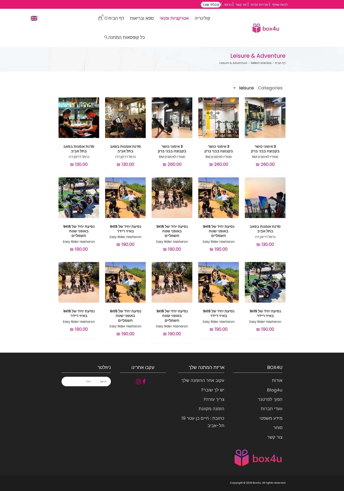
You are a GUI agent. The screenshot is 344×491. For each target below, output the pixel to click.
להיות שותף (280, 4)
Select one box (261, 63)
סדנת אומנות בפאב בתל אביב (125, 149)
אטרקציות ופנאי (174, 18)
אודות (277, 380)
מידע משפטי (270, 418)
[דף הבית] (266, 28)
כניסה (228, 4)
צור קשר (241, 4)
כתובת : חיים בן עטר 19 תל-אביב (202, 422)
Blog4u (274, 390)
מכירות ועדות (259, 4)
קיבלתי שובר (210, 4)
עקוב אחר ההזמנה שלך (202, 380)
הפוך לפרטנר (270, 399)
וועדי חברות (271, 409)
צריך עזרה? (213, 399)
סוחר (277, 427)
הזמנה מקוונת (211, 409)
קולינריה (202, 18)
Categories (270, 88)
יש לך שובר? (212, 390)
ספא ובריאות (142, 18)
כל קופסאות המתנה (126, 37)
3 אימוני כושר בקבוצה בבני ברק (265, 149)
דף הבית (116, 18)
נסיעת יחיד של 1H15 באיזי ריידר (125, 229)
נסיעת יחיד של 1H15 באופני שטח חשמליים (219, 231)
